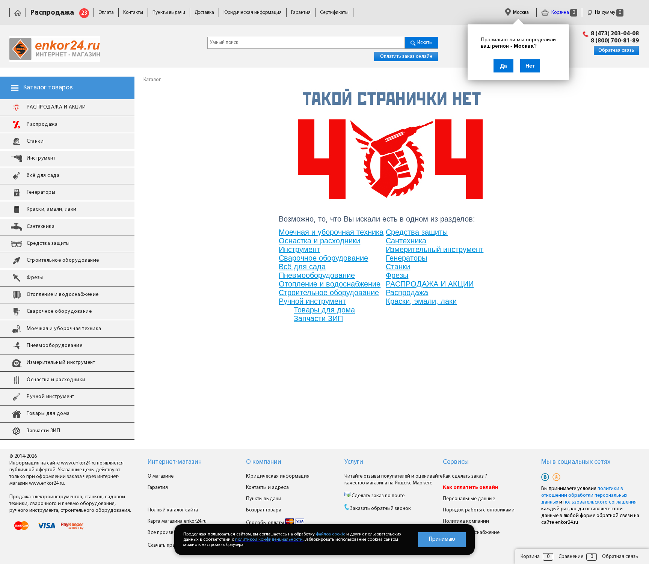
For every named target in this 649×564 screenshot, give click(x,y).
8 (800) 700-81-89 (615, 41)
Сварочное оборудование (323, 258)
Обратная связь (616, 50)
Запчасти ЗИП (318, 318)
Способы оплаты (265, 523)
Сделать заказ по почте (377, 496)
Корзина (562, 12)
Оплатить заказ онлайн (406, 56)
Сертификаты (334, 12)
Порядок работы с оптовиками (479, 510)
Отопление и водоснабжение (329, 284)
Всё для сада (302, 266)
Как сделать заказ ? (465, 476)
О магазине (161, 476)
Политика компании (466, 521)
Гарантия (301, 12)
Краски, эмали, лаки (421, 301)
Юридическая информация (252, 12)
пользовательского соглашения (600, 502)
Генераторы (406, 258)
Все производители (170, 532)
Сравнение (570, 556)
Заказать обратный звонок (380, 508)
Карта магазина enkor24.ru (177, 521)
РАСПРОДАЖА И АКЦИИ (430, 284)
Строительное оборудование (329, 292)
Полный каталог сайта (173, 510)
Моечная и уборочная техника (331, 232)
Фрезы (397, 275)
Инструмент (299, 249)
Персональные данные (469, 499)
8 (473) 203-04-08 (615, 34)
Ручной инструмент (312, 301)
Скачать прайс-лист (170, 545)
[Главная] (17, 12)
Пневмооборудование (317, 275)
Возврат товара (263, 510)
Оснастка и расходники (319, 241)
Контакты (133, 12)
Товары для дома (324, 310)
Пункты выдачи (168, 12)
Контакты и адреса (267, 487)
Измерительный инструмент (434, 249)
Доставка (204, 12)
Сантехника (406, 241)
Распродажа (407, 292)
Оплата (106, 12)
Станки (398, 266)
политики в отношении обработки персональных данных (584, 495)
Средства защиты (417, 232)
